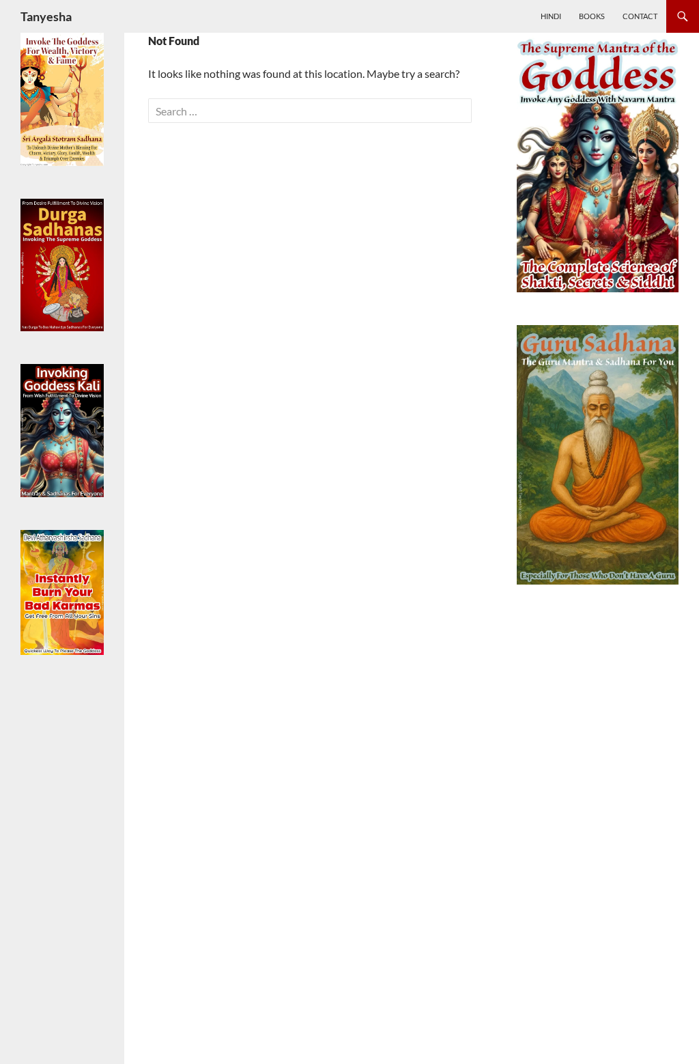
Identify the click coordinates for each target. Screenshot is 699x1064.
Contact (640, 16)
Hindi (551, 16)
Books (592, 16)
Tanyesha (46, 16)
